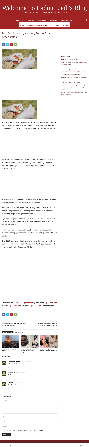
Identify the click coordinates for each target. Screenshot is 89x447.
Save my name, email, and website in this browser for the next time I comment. (24, 430)
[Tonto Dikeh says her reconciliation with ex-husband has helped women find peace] (49, 341)
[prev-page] (55, 332)
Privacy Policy (20, 20)
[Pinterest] (11, 44)
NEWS (28, 25)
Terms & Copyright (66, 20)
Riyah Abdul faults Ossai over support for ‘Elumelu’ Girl (74, 78)
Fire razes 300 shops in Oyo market (9, 349)
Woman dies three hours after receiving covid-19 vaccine (48, 324)
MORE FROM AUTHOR (20, 332)
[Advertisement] (29, 73)
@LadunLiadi (28, 303)
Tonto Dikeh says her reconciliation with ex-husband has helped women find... (48, 350)
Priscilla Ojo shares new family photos (70, 82)
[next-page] (57, 332)
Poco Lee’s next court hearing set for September (73, 71)
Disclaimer (53, 20)
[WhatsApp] (15, 44)
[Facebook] (3, 44)
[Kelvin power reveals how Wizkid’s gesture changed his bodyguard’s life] (30, 341)
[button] (86, 20)
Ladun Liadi (6, 40)
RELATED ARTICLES (7, 332)
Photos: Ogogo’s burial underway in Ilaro (71, 74)
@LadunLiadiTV (37, 306)
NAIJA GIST (50, 25)
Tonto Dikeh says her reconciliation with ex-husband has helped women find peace (72, 68)
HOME (22, 25)
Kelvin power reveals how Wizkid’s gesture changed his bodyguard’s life (28, 350)
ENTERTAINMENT (38, 25)
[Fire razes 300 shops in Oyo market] (10, 341)
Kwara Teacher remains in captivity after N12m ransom (73, 88)
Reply (9, 367)
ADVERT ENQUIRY (42, 20)
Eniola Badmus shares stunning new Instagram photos (14, 324)
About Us (31, 20)
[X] (7, 44)
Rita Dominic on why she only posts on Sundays (73, 85)
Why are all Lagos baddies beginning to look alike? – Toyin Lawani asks (74, 93)
